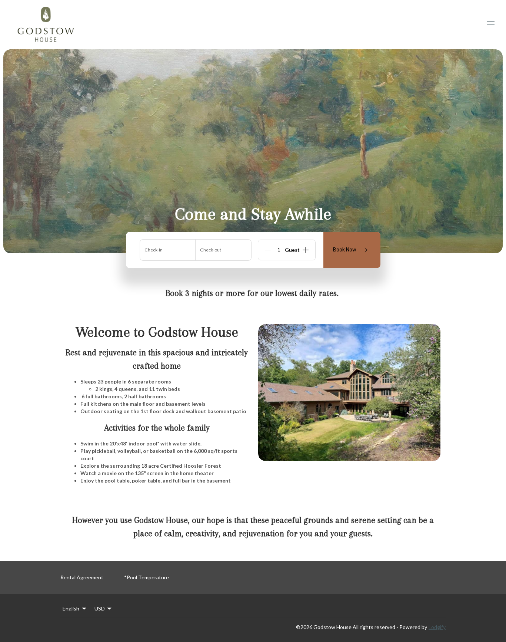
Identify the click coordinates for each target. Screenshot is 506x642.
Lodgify (437, 627)
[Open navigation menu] (491, 24)
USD (99, 608)
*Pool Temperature (146, 577)
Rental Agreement (81, 577)
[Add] (305, 250)
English (71, 608)
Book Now (344, 250)
